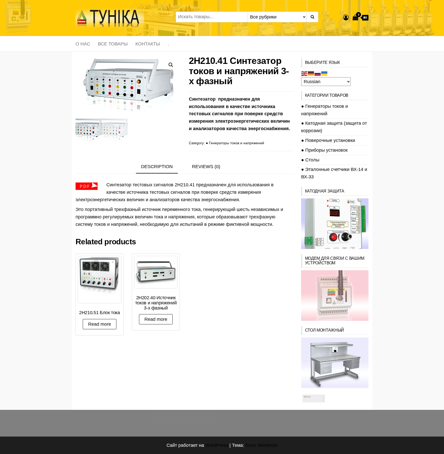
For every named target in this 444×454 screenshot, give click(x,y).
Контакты (147, 43)
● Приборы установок (324, 150)
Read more (99, 324)
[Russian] (317, 73)
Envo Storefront (261, 445)
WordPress (216, 445)
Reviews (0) (206, 166)
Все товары (113, 43)
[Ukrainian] (324, 73)
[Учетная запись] (346, 17)
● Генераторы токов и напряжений (235, 143)
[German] (311, 73)
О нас (83, 43)
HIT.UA (307, 397)
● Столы (310, 159)
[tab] (161, 166)
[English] (304, 73)
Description (157, 166)
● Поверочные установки (328, 140)
